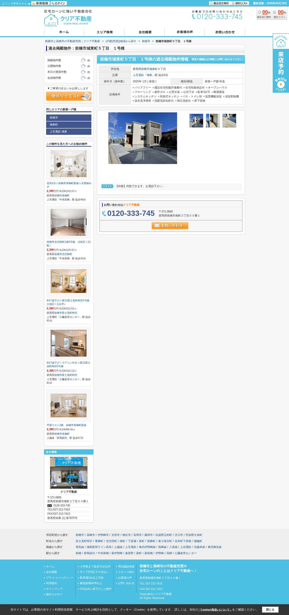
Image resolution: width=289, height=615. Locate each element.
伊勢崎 (160, 553)
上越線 (118, 547)
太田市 (115, 534)
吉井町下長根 (183, 541)
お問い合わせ (126, 583)
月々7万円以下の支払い (94, 572)
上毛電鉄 (138, 75)
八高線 (173, 547)
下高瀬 (132, 541)
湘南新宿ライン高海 (99, 547)
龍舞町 (151, 541)
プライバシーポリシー (60, 577)
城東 (149, 75)
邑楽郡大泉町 (194, 534)
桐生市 (126, 534)
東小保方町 (165, 541)
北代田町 (67, 254)
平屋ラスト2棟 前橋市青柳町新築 (66, 425)
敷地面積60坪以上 (91, 583)
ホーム (50, 566)
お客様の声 (125, 577)
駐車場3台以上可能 (91, 577)
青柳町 (66, 195)
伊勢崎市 (103, 534)
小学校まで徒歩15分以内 (95, 566)
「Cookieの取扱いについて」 (215, 609)
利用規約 (51, 583)
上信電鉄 (185, 547)
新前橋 (148, 553)
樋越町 (198, 541)
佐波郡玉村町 (164, 534)
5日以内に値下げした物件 (96, 588)
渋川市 (179, 534)
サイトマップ (54, 588)
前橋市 (145, 68)
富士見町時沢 (69, 312)
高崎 (169, 553)
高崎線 (162, 547)
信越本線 (199, 547)
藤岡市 (148, 534)
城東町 (153, 68)
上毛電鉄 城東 (58, 131)
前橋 (78, 553)
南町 (122, 541)
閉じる (270, 609)
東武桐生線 (215, 547)
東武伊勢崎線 (147, 547)
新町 (141, 541)
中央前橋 (103, 553)
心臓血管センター (186, 553)
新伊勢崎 (116, 553)
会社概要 (51, 572)
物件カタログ (54, 594)
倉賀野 (129, 553)
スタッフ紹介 (126, 572)
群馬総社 (89, 553)
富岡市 (137, 534)
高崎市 (91, 534)
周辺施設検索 (126, 566)
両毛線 (80, 547)
